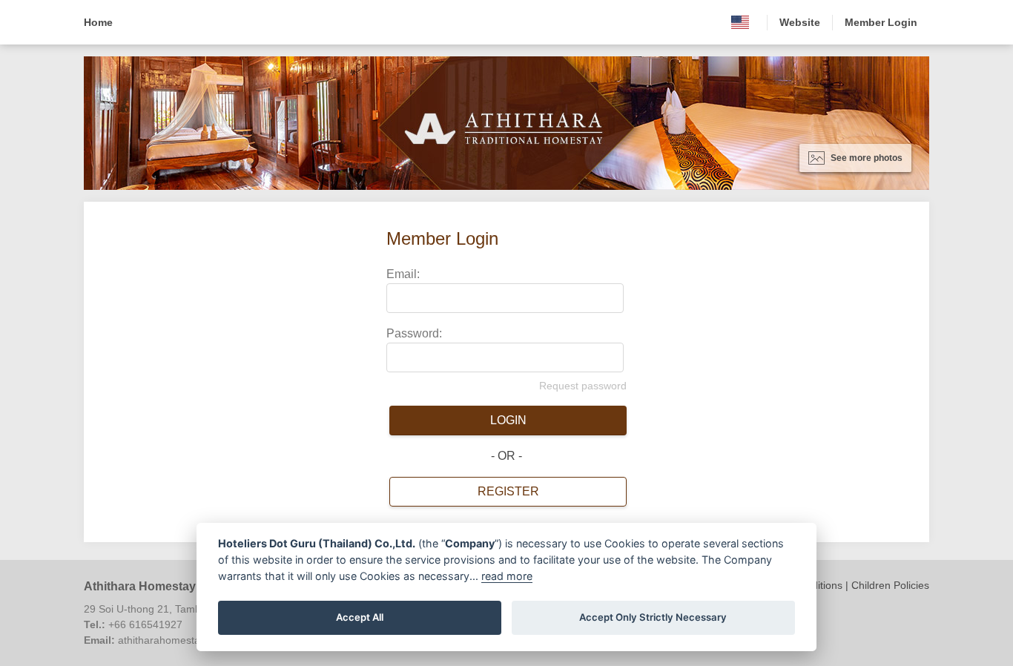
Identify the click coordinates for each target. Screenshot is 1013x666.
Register (508, 491)
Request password (583, 386)
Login (508, 420)
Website (799, 22)
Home (98, 22)
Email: (403, 274)
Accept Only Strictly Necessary (653, 617)
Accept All (359, 617)
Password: (414, 333)
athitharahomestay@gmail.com (191, 640)
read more (506, 576)
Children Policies (890, 585)
